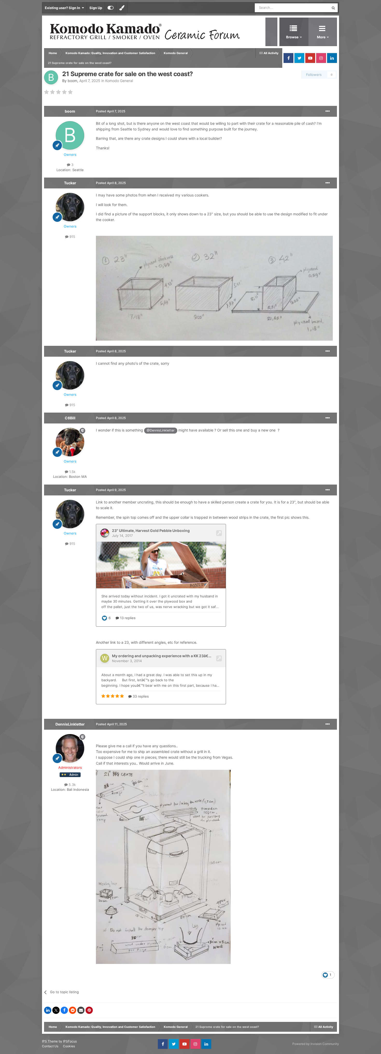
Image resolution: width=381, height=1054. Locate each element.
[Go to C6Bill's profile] (70, 442)
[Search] (333, 7)
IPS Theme (50, 1041)
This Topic (314, 8)
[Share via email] (80, 1010)
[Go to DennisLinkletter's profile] (70, 748)
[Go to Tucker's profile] (70, 207)
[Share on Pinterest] (89, 1010)
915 (71, 237)
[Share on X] (56, 1010)
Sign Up (95, 8)
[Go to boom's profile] (51, 77)
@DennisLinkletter (161, 430)
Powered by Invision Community (315, 1044)
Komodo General (119, 80)
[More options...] (327, 111)
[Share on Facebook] (64, 1010)
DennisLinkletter (70, 724)
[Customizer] (110, 7)
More (321, 37)
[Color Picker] (121, 7)
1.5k (71, 472)
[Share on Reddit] (72, 1010)
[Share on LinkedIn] (47, 1010)
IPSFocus (70, 1041)
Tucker (70, 183)
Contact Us (50, 1046)
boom (72, 80)
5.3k (72, 784)
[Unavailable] (163, 866)
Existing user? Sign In (63, 8)
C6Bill (70, 418)
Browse (292, 37)
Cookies (69, 1046)
